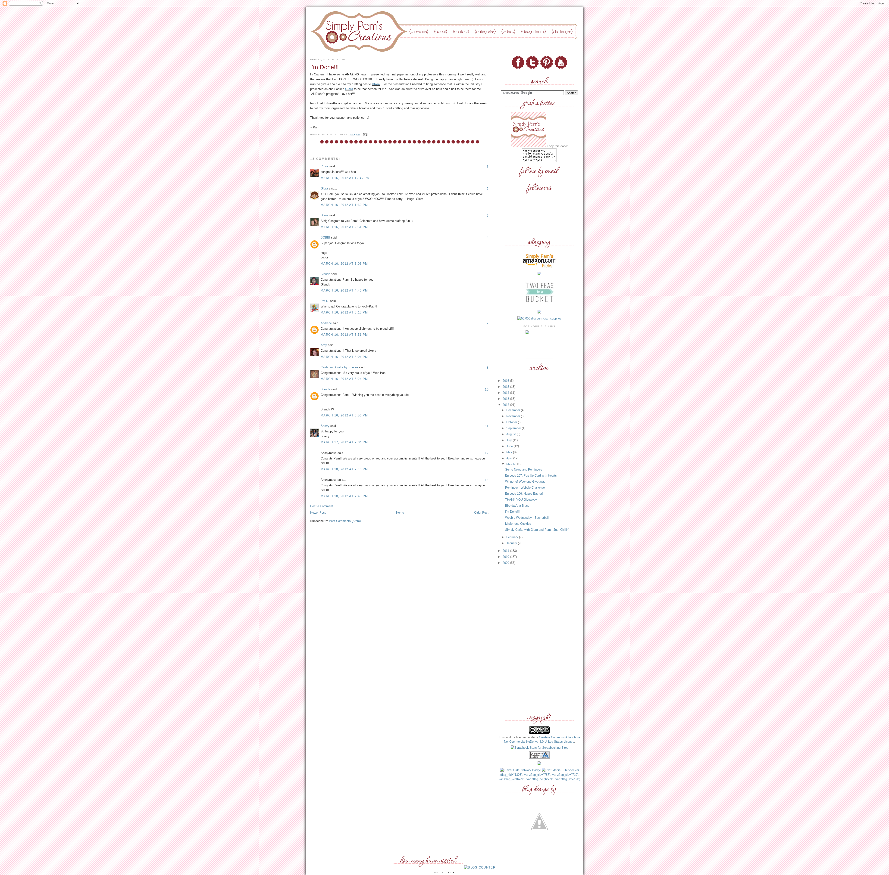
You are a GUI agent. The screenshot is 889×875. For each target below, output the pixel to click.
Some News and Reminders (523, 469)
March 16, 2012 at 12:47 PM (345, 178)
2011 (506, 550)
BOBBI (325, 237)
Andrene (326, 323)
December (513, 410)
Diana (324, 215)
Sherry (325, 426)
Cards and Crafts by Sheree (339, 367)
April (509, 458)
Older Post (481, 512)
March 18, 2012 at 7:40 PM (344, 469)
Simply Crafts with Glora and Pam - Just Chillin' (537, 529)
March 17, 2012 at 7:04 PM (344, 442)
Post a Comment (321, 506)
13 (486, 480)
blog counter (444, 873)
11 (486, 426)
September (514, 428)
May (509, 452)
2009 (506, 563)
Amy (324, 345)
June (510, 446)
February (512, 537)
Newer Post (318, 512)
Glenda (325, 274)
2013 (506, 398)
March (511, 464)
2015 (506, 386)
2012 (506, 404)
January (512, 543)
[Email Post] (364, 134)
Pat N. (325, 301)
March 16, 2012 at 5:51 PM (344, 334)
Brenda (325, 389)
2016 (506, 380)
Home (400, 512)
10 (486, 389)
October (512, 422)
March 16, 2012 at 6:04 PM (344, 357)
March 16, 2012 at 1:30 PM (344, 205)
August (511, 434)
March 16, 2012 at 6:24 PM (344, 379)
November (513, 416)
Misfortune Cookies (518, 523)
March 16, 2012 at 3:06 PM (344, 263)
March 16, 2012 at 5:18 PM (344, 312)
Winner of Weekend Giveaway (525, 481)
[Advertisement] (539, 639)
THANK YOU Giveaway (521, 499)
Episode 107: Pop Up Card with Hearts (531, 475)
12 (486, 453)
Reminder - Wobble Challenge (525, 487)
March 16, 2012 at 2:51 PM (344, 227)
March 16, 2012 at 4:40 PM (344, 290)
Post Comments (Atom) (345, 521)
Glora (376, 84)
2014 (506, 392)
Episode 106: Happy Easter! (524, 493)
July (509, 440)
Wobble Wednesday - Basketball (527, 517)
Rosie (324, 166)
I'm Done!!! (512, 511)
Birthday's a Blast (517, 505)
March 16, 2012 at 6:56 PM (344, 415)
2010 (506, 557)
